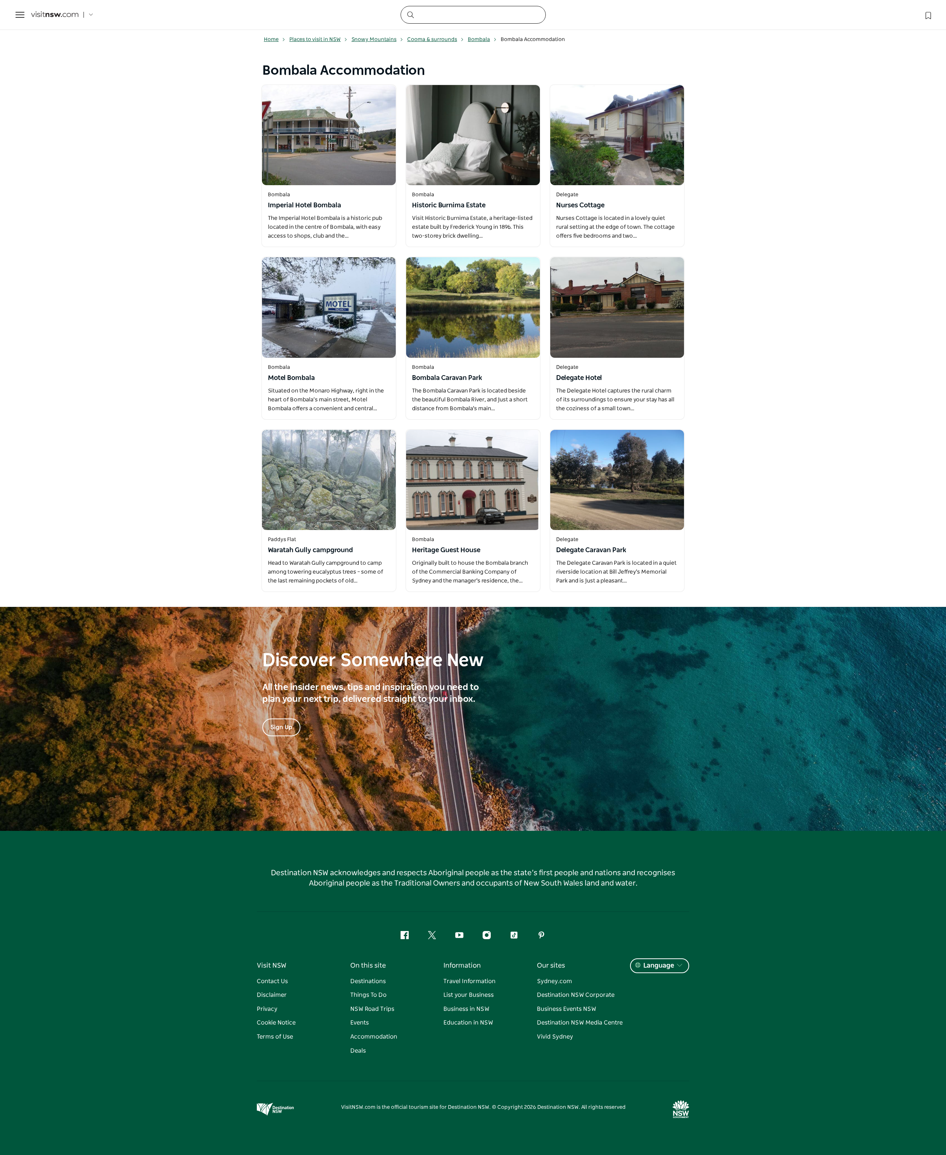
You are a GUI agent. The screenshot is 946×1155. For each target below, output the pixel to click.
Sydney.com (554, 981)
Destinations (368, 981)
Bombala (479, 39)
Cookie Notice (276, 1023)
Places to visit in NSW (315, 39)
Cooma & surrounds (432, 39)
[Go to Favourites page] (927, 14)
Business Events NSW (566, 1009)
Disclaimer (272, 995)
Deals (358, 1051)
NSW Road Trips (372, 1009)
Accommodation (373, 1037)
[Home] (54, 14)
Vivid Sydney (555, 1037)
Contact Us (272, 981)
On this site (368, 965)
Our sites (551, 965)
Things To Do (368, 995)
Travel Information (469, 981)
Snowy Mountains (374, 39)
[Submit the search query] (410, 14)
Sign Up (281, 727)
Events (359, 1023)
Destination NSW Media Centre (580, 1023)
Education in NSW (468, 1023)
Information (462, 965)
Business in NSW (466, 1009)
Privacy (267, 1009)
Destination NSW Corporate (576, 995)
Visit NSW (271, 965)
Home (271, 39)
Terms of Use (275, 1037)
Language (658, 965)
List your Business (468, 995)
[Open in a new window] (329, 135)
